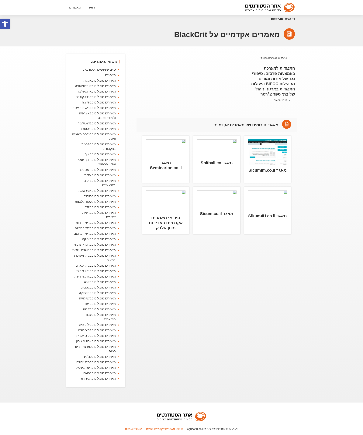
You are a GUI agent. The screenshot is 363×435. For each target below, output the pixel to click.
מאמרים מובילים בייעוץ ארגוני (97, 191)
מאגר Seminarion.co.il (166, 165)
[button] (5, 24)
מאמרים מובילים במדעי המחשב (95, 233)
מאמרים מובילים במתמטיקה (97, 293)
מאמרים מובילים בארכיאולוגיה (96, 91)
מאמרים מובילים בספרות (99, 309)
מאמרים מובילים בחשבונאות (97, 170)
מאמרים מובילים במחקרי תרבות (95, 244)
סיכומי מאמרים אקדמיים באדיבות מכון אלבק (166, 222)
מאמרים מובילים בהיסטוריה (98, 129)
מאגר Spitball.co (217, 162)
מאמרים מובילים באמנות (100, 80)
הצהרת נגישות (133, 428)
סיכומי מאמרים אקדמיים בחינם (164, 428)
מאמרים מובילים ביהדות (100, 175)
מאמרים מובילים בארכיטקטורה (96, 97)
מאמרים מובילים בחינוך (274, 57)
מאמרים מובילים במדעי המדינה (95, 228)
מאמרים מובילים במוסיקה (99, 239)
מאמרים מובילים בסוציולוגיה (97, 298)
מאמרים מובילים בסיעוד (100, 304)
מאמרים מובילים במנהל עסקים (96, 265)
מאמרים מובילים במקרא (100, 282)
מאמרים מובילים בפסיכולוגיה (97, 330)
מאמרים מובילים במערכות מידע (95, 276)
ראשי (91, 7)
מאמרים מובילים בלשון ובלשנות (95, 202)
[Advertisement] (216, 292)
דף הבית (290, 18)
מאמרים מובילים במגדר (100, 207)
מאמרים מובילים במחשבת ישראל (94, 250)
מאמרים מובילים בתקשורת (98, 378)
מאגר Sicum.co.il (216, 213)
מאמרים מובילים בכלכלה (100, 196)
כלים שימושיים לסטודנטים (99, 69)
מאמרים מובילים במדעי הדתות (96, 222)
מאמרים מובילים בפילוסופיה (97, 325)
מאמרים (75, 7)
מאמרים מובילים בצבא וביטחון (96, 341)
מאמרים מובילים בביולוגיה (99, 102)
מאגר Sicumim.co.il (267, 170)
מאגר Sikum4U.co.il (267, 216)
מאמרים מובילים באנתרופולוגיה (95, 86)
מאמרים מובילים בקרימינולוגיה (96, 362)
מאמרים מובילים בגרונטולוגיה (97, 123)
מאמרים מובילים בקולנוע (100, 357)
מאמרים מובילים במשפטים (98, 287)
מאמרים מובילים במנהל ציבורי (96, 271)
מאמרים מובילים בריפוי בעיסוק (96, 367)
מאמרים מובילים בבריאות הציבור (94, 108)
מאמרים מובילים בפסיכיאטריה (96, 336)
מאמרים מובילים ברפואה (99, 373)
